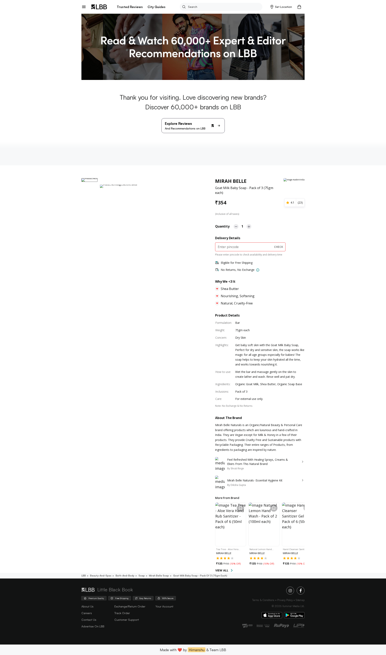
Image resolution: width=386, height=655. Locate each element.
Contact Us (88, 619)
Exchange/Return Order (129, 606)
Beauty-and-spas (100, 575)
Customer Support (126, 619)
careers (86, 613)
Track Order (122, 613)
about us (87, 606)
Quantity (222, 226)
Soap (142, 575)
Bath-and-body (125, 575)
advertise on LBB (92, 626)
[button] (281, 7)
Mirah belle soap (159, 575)
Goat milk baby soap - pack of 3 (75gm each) (200, 575)
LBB (83, 575)
